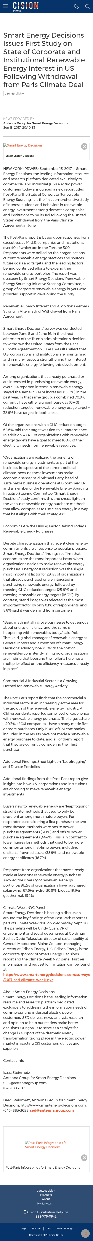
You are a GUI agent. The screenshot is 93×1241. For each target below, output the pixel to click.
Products (46, 1195)
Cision (52, 1235)
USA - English (13, 93)
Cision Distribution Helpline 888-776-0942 (47, 1214)
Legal (24, 1228)
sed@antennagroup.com (52, 1110)
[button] (76, 6)
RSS (48, 1228)
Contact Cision (46, 1190)
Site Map (36, 1228)
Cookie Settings (64, 1228)
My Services (44, 1203)
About (46, 1199)
